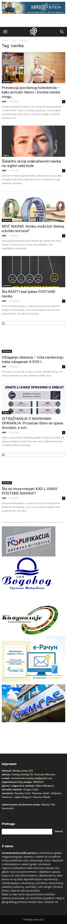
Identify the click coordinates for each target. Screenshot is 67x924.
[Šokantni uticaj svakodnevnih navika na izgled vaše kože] (33, 141)
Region (6, 155)
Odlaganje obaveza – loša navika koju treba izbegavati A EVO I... (32, 359)
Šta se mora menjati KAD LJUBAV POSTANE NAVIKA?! (29, 491)
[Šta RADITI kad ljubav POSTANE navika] (33, 271)
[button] (62, 32)
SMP (4, 101)
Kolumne (7, 220)
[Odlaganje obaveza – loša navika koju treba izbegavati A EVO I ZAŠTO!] (33, 337)
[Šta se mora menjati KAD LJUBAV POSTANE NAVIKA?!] (33, 468)
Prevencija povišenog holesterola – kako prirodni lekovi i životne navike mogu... (31, 92)
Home (5, 40)
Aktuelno (7, 81)
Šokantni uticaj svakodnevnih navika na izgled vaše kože (31, 163)
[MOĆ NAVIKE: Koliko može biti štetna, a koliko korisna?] (33, 206)
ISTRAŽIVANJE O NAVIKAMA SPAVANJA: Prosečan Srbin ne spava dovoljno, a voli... (32, 423)
